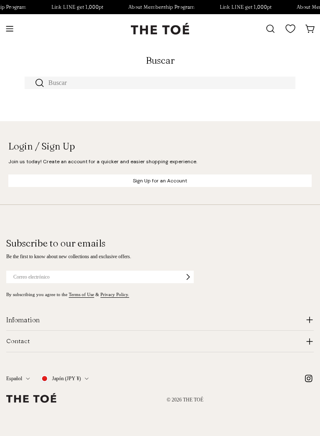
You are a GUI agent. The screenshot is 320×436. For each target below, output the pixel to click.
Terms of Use (81, 294)
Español (14, 378)
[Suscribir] (188, 277)
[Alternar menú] (9, 28)
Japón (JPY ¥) (66, 378)
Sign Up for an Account (160, 180)
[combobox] (160, 83)
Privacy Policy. (114, 294)
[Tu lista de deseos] (290, 28)
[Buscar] (270, 28)
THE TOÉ (193, 400)
